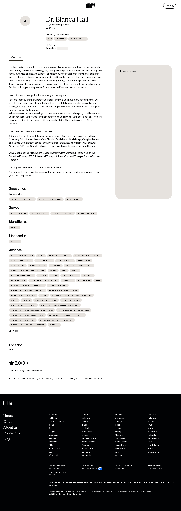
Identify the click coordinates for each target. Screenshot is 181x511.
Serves (14, 207)
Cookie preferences (155, 468)
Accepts (15, 250)
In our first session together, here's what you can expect (37, 95)
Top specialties (15, 194)
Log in (168, 5)
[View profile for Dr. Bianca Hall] (25, 32)
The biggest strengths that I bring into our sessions (35, 167)
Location (15, 345)
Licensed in (17, 236)
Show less (13, 331)
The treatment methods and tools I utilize (30, 131)
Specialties (17, 188)
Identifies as (18, 222)
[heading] (18, 363)
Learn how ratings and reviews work (25, 370)
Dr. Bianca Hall (67, 19)
